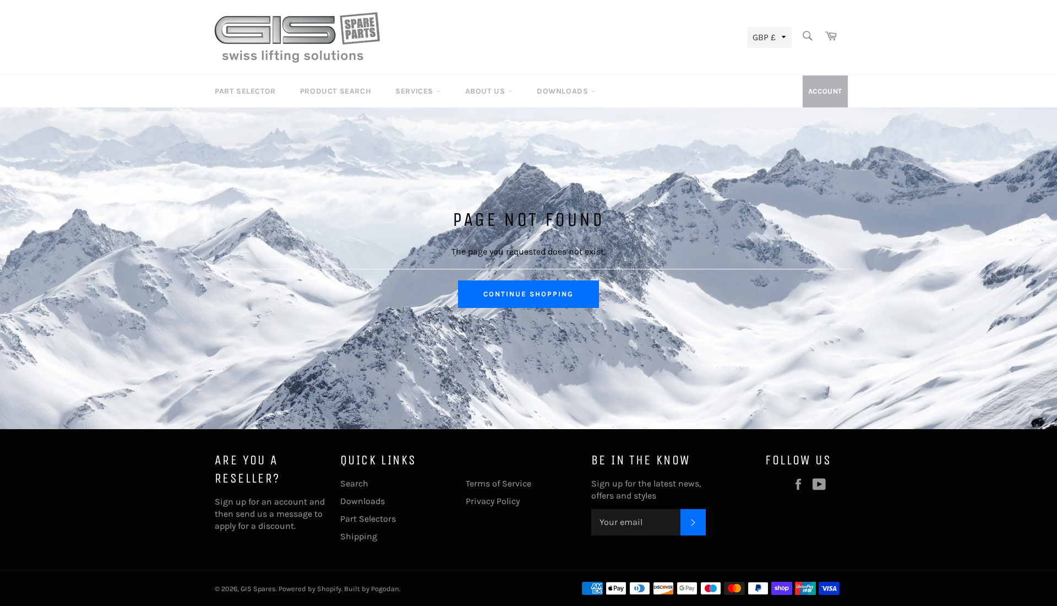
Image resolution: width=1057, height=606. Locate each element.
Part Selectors (368, 518)
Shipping (358, 536)
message (294, 513)
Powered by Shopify (310, 589)
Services (415, 91)
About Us (486, 91)
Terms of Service (498, 483)
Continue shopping (528, 294)
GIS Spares (258, 589)
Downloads (564, 91)
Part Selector (245, 91)
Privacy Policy (493, 501)
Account (825, 91)
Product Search (335, 91)
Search (354, 483)
